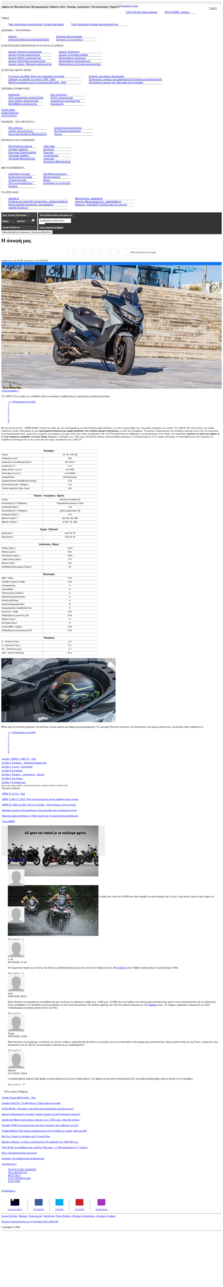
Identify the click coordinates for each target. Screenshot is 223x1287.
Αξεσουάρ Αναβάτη (18, 155)
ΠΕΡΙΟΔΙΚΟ (8, 110)
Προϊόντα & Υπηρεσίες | (111, 7)
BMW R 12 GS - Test (13, 793)
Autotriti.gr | (72, 7)
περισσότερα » (9, 1164)
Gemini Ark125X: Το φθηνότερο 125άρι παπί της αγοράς (31, 1103)
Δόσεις (46, 180)
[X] (78, 252)
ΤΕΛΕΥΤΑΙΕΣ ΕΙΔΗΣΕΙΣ (22, 1169)
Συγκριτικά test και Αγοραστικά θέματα (28, 39)
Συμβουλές (14, 94)
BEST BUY (14, 1175)
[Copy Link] (123, 252)
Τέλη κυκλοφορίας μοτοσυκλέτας (25, 97)
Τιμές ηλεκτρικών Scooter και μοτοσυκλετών (94, 24)
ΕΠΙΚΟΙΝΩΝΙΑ (10, 113)
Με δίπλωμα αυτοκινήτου (67, 130)
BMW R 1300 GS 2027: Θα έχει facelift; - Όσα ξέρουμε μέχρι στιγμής (39, 804)
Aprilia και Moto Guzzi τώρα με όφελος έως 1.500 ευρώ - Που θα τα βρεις (41, 1119)
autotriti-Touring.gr (18, 207)
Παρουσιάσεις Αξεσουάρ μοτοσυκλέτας (80, 64)
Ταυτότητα (48, 1216)
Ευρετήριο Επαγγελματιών (22, 152)
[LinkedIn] (114, 252)
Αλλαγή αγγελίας (17, 180)
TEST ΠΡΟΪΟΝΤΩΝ (19, 1178)
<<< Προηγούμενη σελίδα (21, 401)
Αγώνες (58, 134)
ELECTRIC (14, 1181)
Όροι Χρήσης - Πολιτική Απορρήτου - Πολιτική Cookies (85, 1216)
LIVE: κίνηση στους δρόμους (51, 227)
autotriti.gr (13, 198)
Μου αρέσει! (14, 939)
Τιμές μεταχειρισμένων (20, 183)
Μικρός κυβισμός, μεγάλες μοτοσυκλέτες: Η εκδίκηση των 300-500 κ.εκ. (40, 1141)
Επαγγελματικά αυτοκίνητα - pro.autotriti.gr (30, 204)
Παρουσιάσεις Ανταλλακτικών (74, 61)
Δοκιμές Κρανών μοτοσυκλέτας (25, 51)
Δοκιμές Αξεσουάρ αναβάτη (73, 54)
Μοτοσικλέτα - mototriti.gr (89, 198)
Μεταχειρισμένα (51, 176)
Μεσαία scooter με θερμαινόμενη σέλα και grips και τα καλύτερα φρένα (39, 810)
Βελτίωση (48, 149)
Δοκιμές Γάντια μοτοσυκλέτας (24, 54)
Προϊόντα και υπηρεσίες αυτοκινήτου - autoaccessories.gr (38, 201)
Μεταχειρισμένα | (28, 7)
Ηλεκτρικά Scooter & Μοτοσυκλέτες (27, 134)
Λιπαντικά (48, 158)
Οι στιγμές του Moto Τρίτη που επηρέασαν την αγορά (36, 76)
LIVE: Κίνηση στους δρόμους (141, 12)
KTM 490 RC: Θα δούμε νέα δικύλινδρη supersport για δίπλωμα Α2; (38, 1108)
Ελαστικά (48, 152)
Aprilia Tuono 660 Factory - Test (19, 1097)
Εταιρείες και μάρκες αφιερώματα (106, 76)
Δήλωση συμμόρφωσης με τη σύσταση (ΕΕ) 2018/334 (29, 1221)
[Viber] (96, 252)
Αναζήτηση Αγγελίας (19, 173)
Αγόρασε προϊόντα (18, 149)
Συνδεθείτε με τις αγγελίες (57, 183)
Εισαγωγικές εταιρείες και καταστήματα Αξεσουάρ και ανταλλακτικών (125, 79)
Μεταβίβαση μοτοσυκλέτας (22, 103)
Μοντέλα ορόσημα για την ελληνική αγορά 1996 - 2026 (37, 82)
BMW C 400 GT (17, 859)
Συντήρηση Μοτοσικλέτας (57, 161)
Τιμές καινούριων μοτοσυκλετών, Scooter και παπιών (36, 24)
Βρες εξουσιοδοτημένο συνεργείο (19, 1153)
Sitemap (23, 1216)
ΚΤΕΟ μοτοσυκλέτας (61, 97)
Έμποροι (12, 186)
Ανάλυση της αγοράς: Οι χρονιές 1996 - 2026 (31, 79)
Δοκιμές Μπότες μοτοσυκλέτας (24, 57)
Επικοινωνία (56, 103)
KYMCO (121, 967)
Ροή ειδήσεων (15, 127)
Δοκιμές (12, 36)
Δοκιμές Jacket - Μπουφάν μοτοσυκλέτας (30, 64)
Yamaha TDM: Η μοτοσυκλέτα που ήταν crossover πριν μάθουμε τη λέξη (40, 1125)
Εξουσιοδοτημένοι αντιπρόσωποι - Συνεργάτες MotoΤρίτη (26, 232)
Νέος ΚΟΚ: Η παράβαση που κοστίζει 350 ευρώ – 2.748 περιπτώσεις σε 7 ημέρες (45, 1147)
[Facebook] (70, 252)
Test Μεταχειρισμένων (55, 173)
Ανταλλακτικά (50, 155)
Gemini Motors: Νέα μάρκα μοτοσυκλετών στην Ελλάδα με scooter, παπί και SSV (44, 1130)
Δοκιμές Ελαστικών (69, 51)
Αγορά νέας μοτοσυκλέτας (68, 127)
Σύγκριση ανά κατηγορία (69, 36)
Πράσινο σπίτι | (46, 7)
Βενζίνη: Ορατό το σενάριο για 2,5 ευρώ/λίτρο (26, 1136)
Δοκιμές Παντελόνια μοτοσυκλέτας (26, 61)
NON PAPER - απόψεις (177, 12)
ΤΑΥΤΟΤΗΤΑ (9, 115)
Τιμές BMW (8, 821)
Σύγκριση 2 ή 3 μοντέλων (69, 39)
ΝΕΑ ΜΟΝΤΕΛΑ (17, 1172)
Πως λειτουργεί (58, 94)
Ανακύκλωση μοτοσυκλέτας (65, 100)
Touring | (60, 7)
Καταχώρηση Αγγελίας (20, 176)
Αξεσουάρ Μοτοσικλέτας (21, 158)
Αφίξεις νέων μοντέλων (20, 130)
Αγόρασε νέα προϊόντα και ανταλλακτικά (23, 1158)
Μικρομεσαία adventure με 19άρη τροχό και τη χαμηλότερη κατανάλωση (40, 815)
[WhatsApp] (105, 252)
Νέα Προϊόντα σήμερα (20, 146)
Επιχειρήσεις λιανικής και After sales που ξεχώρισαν (116, 82)
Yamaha (152, 1004)
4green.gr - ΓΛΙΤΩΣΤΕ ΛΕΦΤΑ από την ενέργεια (101, 204)
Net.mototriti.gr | (88, 7)
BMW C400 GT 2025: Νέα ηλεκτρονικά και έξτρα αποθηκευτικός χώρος (40, 799)
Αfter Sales (49, 146)
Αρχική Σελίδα (9, 1216)
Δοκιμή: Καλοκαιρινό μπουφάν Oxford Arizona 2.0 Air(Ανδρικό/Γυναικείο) (41, 1114)
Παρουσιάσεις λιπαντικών (72, 57)
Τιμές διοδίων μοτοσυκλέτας (23, 100)
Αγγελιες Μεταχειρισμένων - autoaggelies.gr (98, 201)
